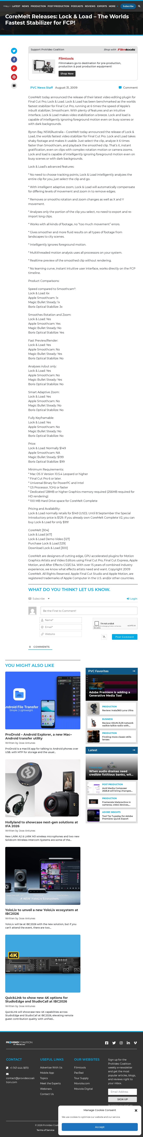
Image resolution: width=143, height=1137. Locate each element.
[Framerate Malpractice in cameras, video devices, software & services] (93, 801)
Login (133, 598)
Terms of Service (45, 1130)
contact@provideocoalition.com (20, 1080)
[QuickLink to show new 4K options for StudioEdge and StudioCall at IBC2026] (42, 963)
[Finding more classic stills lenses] (93, 736)
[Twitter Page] (114, 1043)
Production (38, 6)
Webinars (46, 1088)
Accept (99, 1127)
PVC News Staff (41, 87)
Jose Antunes (27, 743)
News (25, 6)
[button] (136, 1110)
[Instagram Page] (121, 1043)
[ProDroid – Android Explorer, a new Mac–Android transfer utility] (42, 700)
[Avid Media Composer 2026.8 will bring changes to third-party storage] (93, 787)
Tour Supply (81, 1078)
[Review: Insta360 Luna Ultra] (93, 708)
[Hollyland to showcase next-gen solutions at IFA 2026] (42, 788)
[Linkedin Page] (128, 1043)
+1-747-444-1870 (19, 1067)
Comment (130, 87)
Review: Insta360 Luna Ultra (117, 710)
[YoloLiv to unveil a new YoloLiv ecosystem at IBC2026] (42, 876)
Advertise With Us (51, 1067)
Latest (16, 6)
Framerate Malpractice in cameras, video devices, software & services (116, 805)
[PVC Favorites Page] (134, 671)
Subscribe (128, 6)
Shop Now (67, 73)
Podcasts (77, 6)
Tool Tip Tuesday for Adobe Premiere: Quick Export (117, 817)
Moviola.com (82, 1083)
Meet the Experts (50, 1083)
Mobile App (47, 1072)
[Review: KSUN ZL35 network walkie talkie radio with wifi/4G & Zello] (93, 722)
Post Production (58, 6)
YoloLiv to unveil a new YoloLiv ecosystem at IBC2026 (41, 912)
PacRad (78, 1072)
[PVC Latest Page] (134, 750)
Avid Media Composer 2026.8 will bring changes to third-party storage (116, 791)
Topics (44, 1078)
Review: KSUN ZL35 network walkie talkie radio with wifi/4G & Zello (117, 726)
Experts (102, 6)
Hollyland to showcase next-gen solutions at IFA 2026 (41, 824)
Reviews (90, 6)
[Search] (139, 6)
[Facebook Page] (106, 1043)
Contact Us (47, 1094)
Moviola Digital (83, 1088)
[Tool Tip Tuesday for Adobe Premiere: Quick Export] (93, 815)
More (112, 6)
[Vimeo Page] (135, 1043)
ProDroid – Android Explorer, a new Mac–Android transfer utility (38, 736)
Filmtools (80, 1067)
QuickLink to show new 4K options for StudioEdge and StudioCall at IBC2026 (36, 1000)
